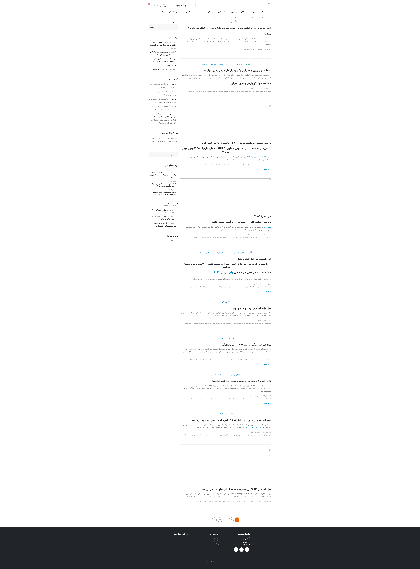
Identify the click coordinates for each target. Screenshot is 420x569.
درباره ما (253, 12)
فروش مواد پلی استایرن (225, 164)
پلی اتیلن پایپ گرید (251, 286)
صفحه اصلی (265, 12)
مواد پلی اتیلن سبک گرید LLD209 (215, 435)
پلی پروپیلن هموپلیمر (229, 91)
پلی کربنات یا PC (207, 12)
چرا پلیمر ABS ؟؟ (262, 216)
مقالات (252, 49)
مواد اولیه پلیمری (204, 164)
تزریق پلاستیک (264, 237)
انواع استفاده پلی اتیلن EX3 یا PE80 (254, 258)
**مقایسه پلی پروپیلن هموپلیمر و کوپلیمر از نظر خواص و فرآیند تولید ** (237, 70)
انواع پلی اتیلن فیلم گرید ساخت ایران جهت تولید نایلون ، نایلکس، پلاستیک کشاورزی (164, 117)
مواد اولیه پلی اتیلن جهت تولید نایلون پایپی (251, 308)
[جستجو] (199, 5)
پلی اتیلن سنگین (242, 286)
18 (220, 520)
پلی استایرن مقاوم (236, 164)
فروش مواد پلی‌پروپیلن (202, 91)
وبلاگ (196, 12)
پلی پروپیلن (268, 91)
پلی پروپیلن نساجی (239, 91)
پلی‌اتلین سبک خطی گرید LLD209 (249, 323)
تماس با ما (186, 12)
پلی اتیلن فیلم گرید (242, 435)
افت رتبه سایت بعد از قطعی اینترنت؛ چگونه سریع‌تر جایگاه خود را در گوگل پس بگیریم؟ (229, 28)
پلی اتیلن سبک (262, 323)
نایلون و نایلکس (197, 323)
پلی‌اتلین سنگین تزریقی (220, 359)
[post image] (225, 21)
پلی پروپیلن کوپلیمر (249, 91)
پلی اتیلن (269, 286)
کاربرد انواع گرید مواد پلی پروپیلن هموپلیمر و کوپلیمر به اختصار (241, 381)
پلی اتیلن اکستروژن (261, 286)
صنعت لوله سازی (233, 286)
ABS (270, 237)
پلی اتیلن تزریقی (239, 359)
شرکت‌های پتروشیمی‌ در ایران (169, 12)
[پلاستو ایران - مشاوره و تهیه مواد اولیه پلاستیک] (263, 5)
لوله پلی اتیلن (224, 286)
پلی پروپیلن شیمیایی (260, 91)
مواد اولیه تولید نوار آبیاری (231, 435)
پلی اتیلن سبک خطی (253, 435)
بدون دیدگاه (246, 49)
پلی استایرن (221, 12)
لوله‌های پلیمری (217, 286)
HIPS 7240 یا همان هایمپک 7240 (256, 157)
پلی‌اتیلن (243, 12)
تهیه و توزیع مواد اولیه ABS (253, 237)
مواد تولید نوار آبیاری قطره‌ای (199, 435)
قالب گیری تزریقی (242, 237)
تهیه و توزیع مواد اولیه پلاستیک (215, 91)
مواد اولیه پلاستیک (214, 164)
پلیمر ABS (267, 227)
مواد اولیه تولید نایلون (220, 323)
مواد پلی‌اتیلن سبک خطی (208, 323)
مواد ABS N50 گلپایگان (231, 237)
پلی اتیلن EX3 (223, 272)
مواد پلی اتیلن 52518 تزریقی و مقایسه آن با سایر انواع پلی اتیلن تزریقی (236, 489)
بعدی (214, 519)
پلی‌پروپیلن (233, 12)
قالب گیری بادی (219, 398)
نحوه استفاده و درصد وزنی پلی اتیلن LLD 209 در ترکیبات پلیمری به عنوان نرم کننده (231, 420)
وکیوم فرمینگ (201, 398)
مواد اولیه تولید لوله (207, 286)
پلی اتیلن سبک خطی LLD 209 (254, 427)
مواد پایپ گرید (198, 286)
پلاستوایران (259, 49)
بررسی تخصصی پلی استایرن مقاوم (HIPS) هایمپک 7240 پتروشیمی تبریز (236, 143)
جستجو (175, 22)
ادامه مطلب (267, 53)
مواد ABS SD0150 (220, 237)
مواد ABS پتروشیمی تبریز (208, 237)
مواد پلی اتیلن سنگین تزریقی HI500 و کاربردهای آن (246, 344)
